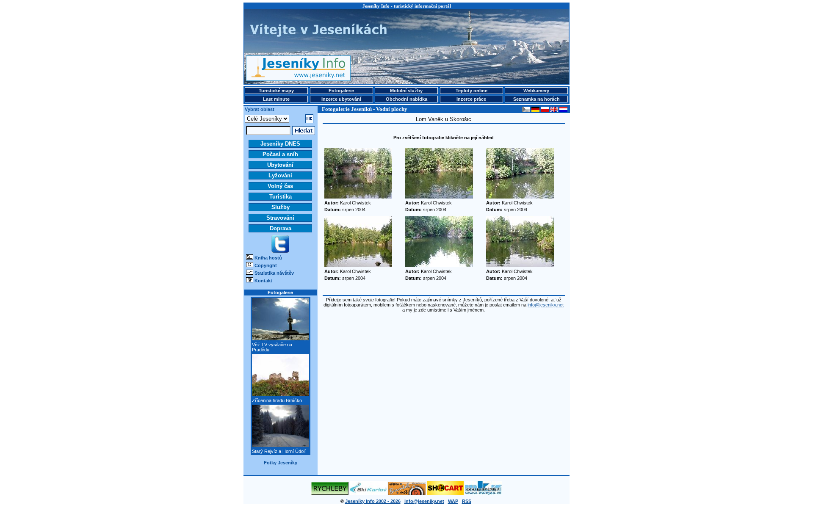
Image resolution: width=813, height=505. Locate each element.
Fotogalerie (341, 90)
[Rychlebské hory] (329, 493)
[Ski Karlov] (368, 493)
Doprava (280, 228)
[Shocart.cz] (445, 493)
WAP (453, 501)
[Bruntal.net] (407, 493)
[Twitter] (280, 251)
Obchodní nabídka (406, 99)
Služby (280, 207)
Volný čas (280, 186)
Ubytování (280, 165)
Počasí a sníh (280, 154)
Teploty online (471, 90)
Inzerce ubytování (341, 99)
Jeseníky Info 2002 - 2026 (373, 501)
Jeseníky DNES (280, 144)
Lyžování (280, 175)
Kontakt (263, 280)
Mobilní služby (406, 90)
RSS (466, 501)
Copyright (265, 265)
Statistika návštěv (274, 273)
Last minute (276, 99)
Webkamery (536, 90)
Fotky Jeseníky (280, 462)
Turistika (280, 196)
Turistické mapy (276, 90)
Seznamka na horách (536, 99)
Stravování (280, 218)
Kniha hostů (268, 257)
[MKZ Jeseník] (483, 493)
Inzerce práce (471, 99)
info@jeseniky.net (546, 304)
